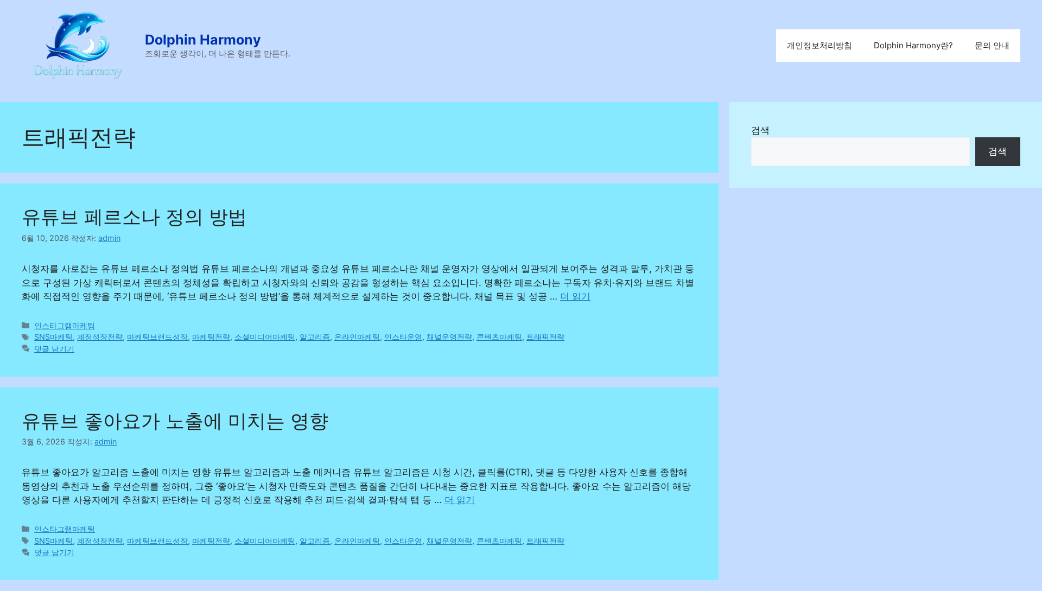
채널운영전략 (449, 336)
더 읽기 (575, 296)
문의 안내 (992, 45)
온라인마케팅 (357, 336)
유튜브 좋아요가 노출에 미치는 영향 (175, 420)
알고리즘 (315, 336)
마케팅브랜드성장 (157, 336)
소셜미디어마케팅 (264, 336)
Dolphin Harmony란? (913, 45)
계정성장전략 (100, 336)
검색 (760, 130)
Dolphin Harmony (203, 39)
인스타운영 (403, 336)
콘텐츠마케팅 (499, 336)
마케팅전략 (211, 336)
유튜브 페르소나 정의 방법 (134, 216)
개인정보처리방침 (819, 45)
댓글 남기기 (54, 348)
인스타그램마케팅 (64, 325)
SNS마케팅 (53, 336)
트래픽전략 (545, 336)
